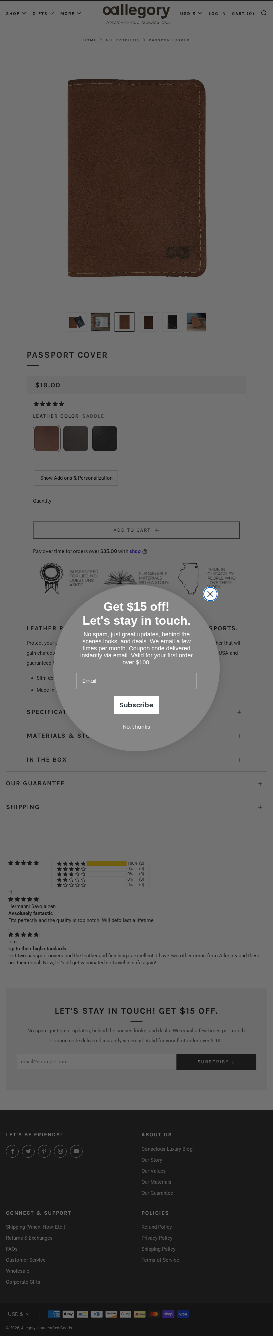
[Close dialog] (210, 594)
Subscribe (136, 705)
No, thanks (136, 727)
